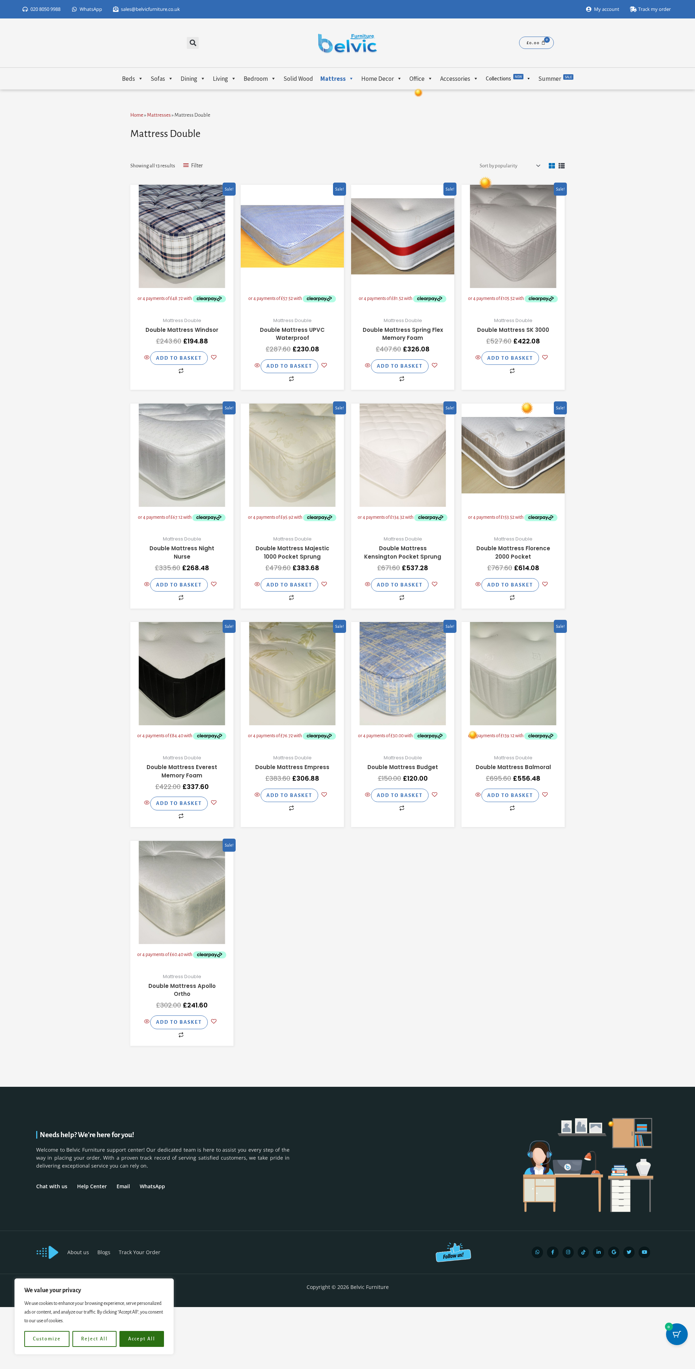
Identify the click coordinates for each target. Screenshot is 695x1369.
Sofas (158, 79)
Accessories (455, 79)
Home (136, 115)
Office (417, 79)
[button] (193, 43)
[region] (94, 1316)
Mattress (333, 79)
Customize (47, 1338)
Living (220, 79)
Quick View (182, 302)
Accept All (141, 1338)
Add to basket (179, 358)
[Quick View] (147, 358)
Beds (128, 79)
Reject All (94, 1338)
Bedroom (256, 79)
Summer (555, 79)
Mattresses (159, 115)
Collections (504, 78)
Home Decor (377, 79)
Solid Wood (298, 79)
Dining (189, 79)
